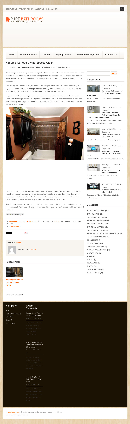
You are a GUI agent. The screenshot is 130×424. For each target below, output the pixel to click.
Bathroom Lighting (96, 224)
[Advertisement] (88, 29)
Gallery (45, 55)
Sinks (89, 256)
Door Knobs (92, 240)
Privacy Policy (26, 9)
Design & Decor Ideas (96, 237)
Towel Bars (92, 263)
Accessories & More (96, 211)
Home (12, 54)
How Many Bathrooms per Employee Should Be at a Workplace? (104, 93)
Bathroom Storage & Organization (26, 67)
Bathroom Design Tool (88, 54)
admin (56, 221)
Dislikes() (19, 214)
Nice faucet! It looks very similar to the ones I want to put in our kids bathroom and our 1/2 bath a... (34, 394)
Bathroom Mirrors (95, 227)
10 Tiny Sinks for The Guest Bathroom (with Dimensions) (34, 344)
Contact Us (11, 9)
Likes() (10, 214)
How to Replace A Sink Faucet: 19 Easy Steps (34, 379)
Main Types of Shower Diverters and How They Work (104, 153)
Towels (90, 266)
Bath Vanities (93, 214)
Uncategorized (94, 269)
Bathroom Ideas (28, 54)
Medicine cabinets (95, 247)
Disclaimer (51, 9)
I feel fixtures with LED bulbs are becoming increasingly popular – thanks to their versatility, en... (34, 328)
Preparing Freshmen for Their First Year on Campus (14, 282)
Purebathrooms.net (13, 412)
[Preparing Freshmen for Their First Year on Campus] (14, 272)
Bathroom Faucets (95, 217)
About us (39, 9)
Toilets (90, 260)
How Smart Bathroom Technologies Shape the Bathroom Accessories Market (103, 115)
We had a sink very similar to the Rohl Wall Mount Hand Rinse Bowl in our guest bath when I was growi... (34, 362)
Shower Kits (92, 253)
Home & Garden (94, 243)
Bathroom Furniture (96, 220)
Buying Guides (62, 55)
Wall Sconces (93, 273)
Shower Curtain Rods (97, 250)
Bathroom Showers (96, 230)
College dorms (15, 226)
